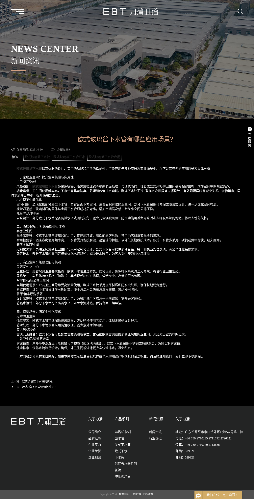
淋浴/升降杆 (123, 432)
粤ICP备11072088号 (143, 494)
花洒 (118, 470)
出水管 (119, 438)
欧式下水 (121, 451)
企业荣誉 (94, 451)
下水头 (119, 457)
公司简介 (94, 432)
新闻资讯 (155, 432)
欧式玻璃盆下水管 (37, 157)
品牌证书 (94, 438)
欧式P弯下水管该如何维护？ (39, 386)
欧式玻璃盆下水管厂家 (69, 157)
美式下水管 (123, 444)
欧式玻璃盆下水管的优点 (37, 381)
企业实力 (94, 444)
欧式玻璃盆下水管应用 (104, 157)
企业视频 (94, 457)
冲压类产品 (123, 476)
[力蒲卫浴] (130, 11)
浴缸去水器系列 (126, 463)
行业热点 (155, 438)
